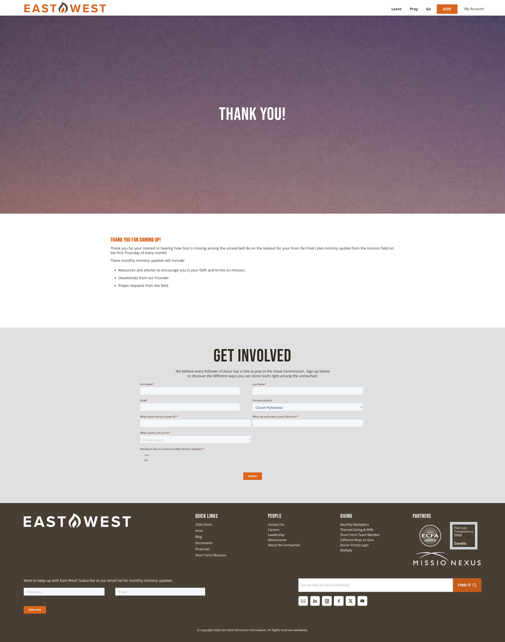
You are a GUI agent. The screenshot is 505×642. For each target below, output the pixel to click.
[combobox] (375, 585)
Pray (414, 9)
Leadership (276, 535)
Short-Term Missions (210, 555)
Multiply (346, 550)
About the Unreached (284, 545)
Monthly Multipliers (354, 524)
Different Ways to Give (357, 540)
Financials (202, 549)
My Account (474, 8)
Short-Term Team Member (360, 535)
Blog (198, 537)
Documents (204, 543)
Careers (274, 529)
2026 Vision (203, 524)
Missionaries (277, 540)
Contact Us (276, 524)
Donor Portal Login (354, 545)
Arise (199, 530)
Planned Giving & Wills (356, 529)
